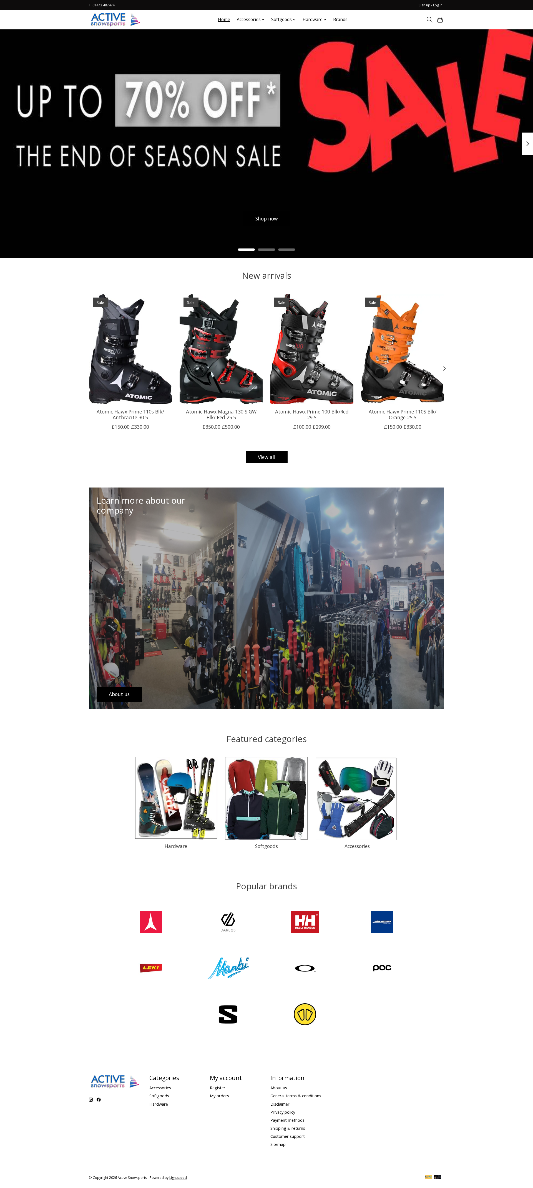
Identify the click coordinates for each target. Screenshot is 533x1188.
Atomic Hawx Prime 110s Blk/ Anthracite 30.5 (130, 414)
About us (278, 1087)
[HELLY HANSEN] (305, 922)
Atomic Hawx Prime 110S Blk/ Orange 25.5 (402, 414)
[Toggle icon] (429, 20)
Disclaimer (280, 1104)
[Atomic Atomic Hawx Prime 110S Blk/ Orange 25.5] (402, 349)
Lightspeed (178, 1177)
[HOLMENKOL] (382, 922)
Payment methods (287, 1120)
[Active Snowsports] (116, 19)
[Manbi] (228, 969)
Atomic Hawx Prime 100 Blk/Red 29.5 (312, 414)
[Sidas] (305, 1015)
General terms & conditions (295, 1095)
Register (217, 1087)
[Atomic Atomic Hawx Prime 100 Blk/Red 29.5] (311, 349)
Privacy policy (282, 1112)
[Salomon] (228, 1015)
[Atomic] (151, 922)
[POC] (382, 969)
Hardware (176, 846)
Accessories (357, 846)
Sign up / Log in (431, 5)
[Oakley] (305, 969)
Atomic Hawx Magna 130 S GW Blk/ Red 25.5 (221, 414)
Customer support (287, 1136)
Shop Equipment (191, 218)
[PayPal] (428, 1177)
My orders (219, 1095)
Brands (340, 19)
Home (224, 19)
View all (266, 457)
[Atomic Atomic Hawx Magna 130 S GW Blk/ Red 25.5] (221, 349)
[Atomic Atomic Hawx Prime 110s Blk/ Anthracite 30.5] (130, 349)
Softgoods (266, 846)
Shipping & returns (287, 1128)
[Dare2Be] (228, 922)
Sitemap (278, 1144)
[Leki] (151, 969)
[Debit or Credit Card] (437, 1177)
